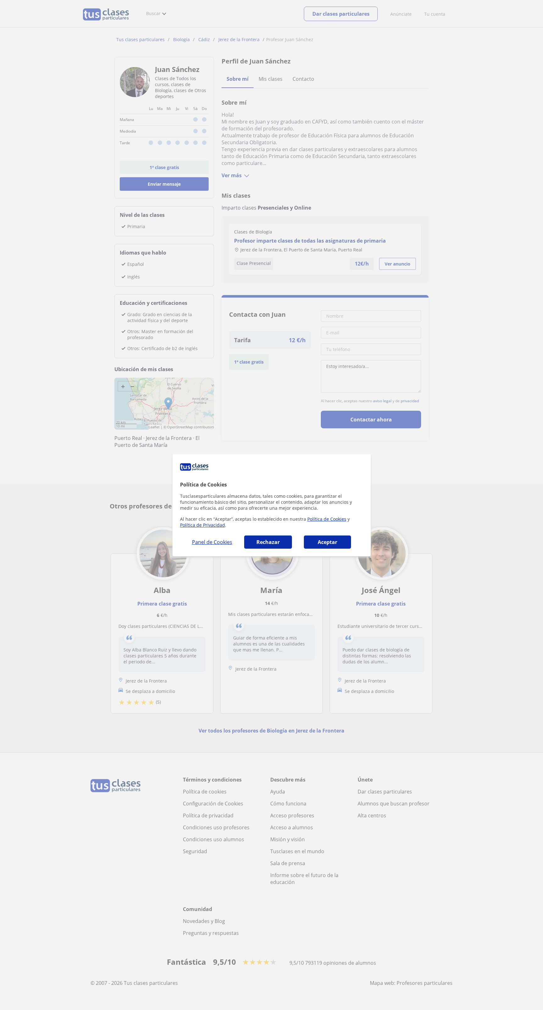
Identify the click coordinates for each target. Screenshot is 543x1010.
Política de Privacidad (202, 525)
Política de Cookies (326, 519)
